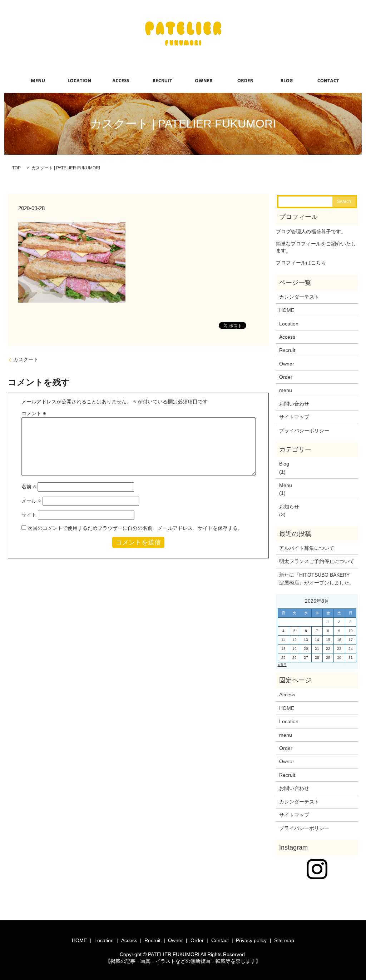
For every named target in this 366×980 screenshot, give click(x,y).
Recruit (287, 350)
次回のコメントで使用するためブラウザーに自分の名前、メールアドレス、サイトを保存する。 (135, 528)
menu (285, 390)
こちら (318, 262)
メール (31, 501)
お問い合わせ (294, 404)
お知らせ (289, 506)
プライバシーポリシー (304, 430)
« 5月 (282, 665)
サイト (28, 515)
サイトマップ (294, 417)
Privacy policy (251, 940)
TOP (16, 167)
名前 (28, 486)
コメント (33, 413)
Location (288, 324)
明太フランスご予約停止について (316, 561)
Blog (284, 464)
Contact (220, 940)
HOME (286, 310)
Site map (284, 940)
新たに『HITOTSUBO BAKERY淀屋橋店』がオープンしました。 (316, 579)
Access (287, 337)
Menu (285, 485)
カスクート (25, 359)
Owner (286, 364)
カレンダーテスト (299, 297)
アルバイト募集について (306, 548)
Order (285, 377)
